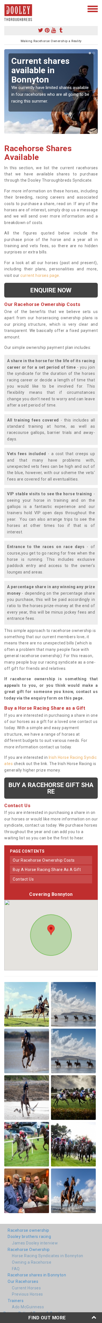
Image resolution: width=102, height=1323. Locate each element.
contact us (23, 879)
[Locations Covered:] (7, 8)
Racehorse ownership (28, 1230)
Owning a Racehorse (31, 1262)
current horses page (39, 275)
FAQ (16, 1268)
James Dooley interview (35, 1243)
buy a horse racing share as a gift (47, 869)
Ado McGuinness (28, 1307)
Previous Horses (27, 1294)
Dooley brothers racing (29, 1236)
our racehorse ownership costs (44, 860)
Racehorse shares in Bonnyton (37, 1275)
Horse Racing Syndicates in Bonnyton (47, 1256)
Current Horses (26, 1288)
